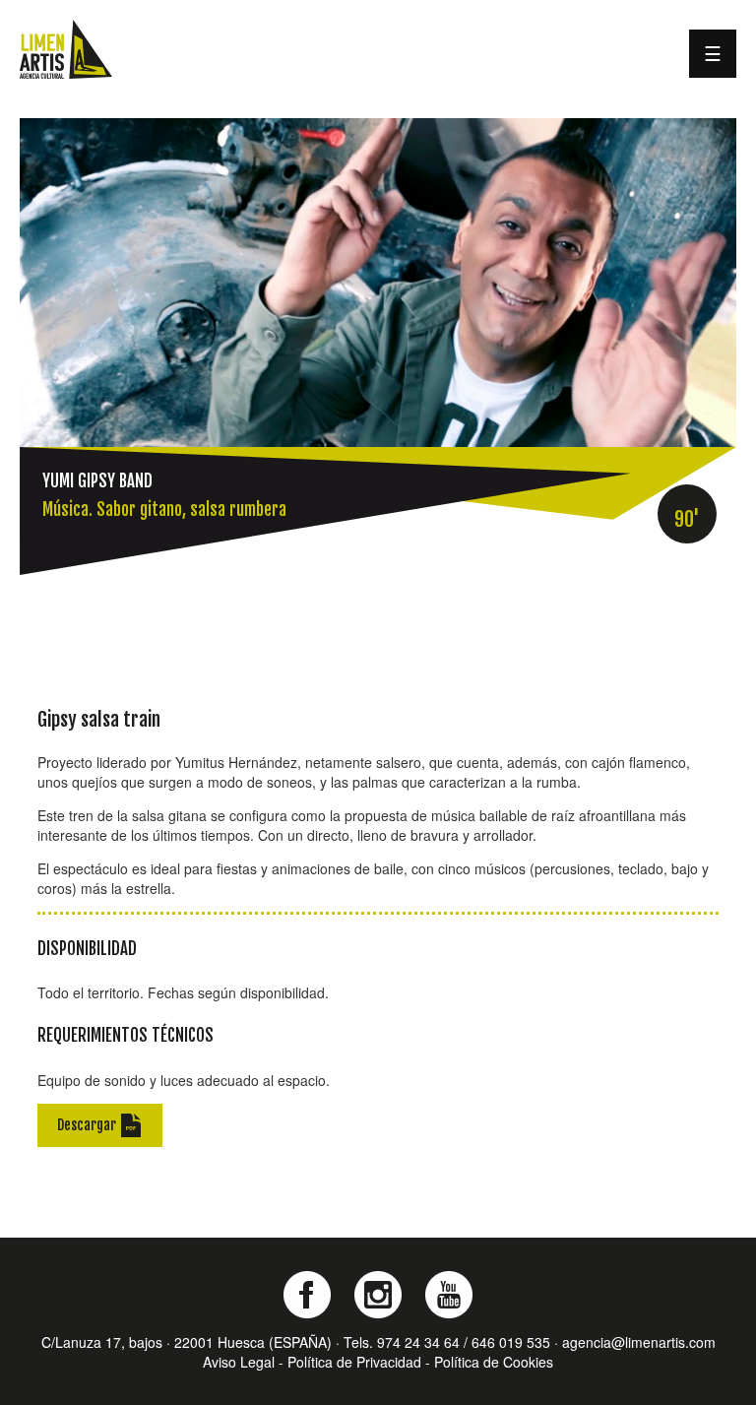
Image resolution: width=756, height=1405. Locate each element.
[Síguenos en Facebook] (307, 1294)
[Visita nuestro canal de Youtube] (448, 1294)
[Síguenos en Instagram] (378, 1294)
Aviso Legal (239, 1362)
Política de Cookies (493, 1362)
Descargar (88, 1124)
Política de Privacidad (354, 1362)
